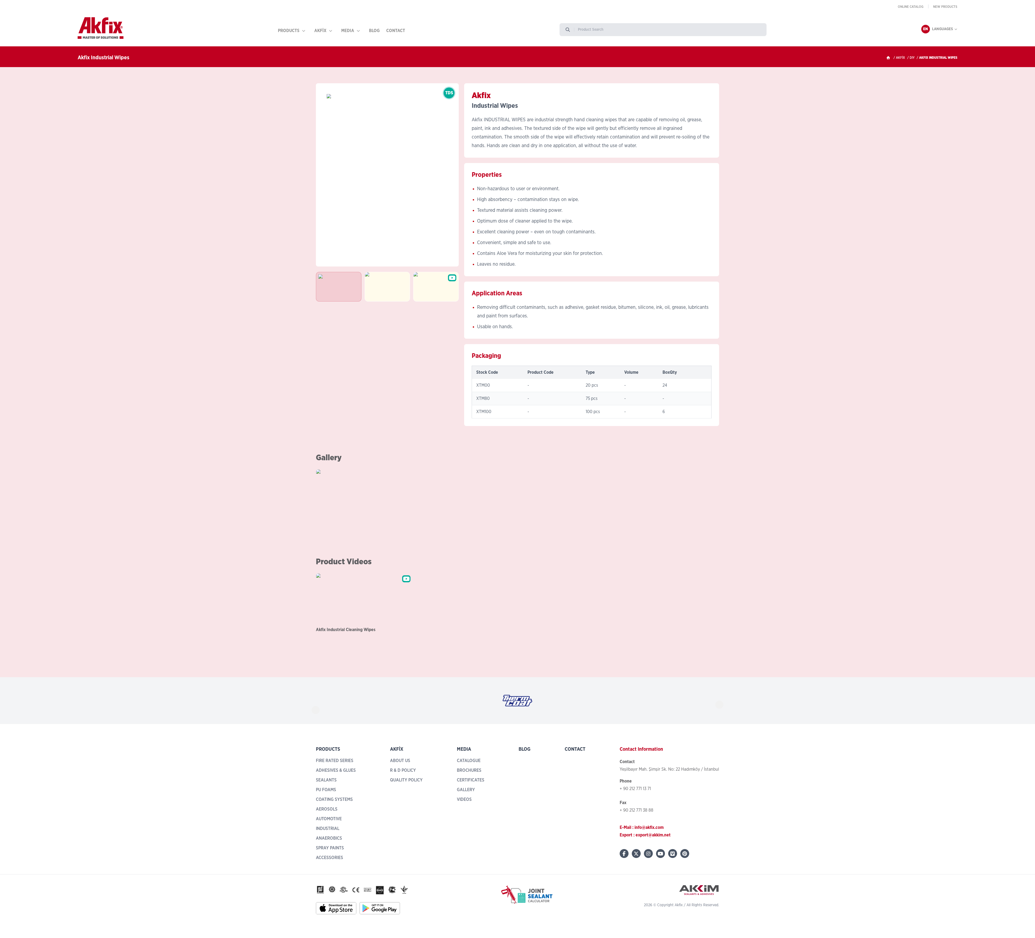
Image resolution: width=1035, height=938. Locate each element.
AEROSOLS (326, 809)
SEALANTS (326, 780)
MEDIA (347, 31)
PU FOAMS (326, 790)
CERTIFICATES (470, 780)
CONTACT (395, 31)
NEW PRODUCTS (945, 6)
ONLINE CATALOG (910, 6)
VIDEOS (464, 799)
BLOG (374, 31)
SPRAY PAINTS (330, 848)
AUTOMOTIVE (329, 819)
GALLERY (466, 790)
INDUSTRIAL (327, 828)
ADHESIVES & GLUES (336, 770)
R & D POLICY (403, 770)
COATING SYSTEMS (334, 799)
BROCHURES (469, 770)
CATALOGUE (469, 761)
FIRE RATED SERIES (334, 761)
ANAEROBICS (329, 838)
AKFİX (320, 31)
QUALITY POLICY (406, 780)
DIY (912, 57)
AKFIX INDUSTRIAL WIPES (938, 57)
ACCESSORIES (329, 858)
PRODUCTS (288, 31)
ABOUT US (400, 761)
